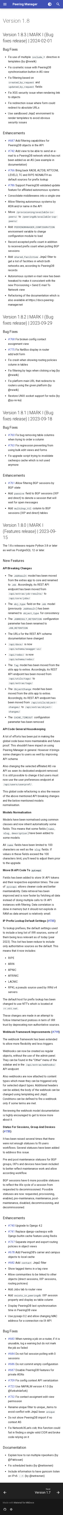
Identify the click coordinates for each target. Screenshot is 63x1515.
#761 (11, 483)
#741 (11, 1231)
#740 (11, 1225)
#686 (11, 1364)
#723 (11, 1386)
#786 (11, 185)
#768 (11, 339)
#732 (11, 1396)
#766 (11, 170)
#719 (55, 1032)
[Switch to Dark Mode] (49, 4)
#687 (11, 140)
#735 (51, 921)
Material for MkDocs (24, 1502)
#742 (11, 151)
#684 (11, 1353)
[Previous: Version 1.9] (5, 1492)
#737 (11, 1242)
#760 (11, 435)
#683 (11, 1338)
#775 (11, 349)
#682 (11, 1262)
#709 (11, 1380)
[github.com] (5, 1509)
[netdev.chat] (11, 1509)
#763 (11, 445)
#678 (11, 1252)
